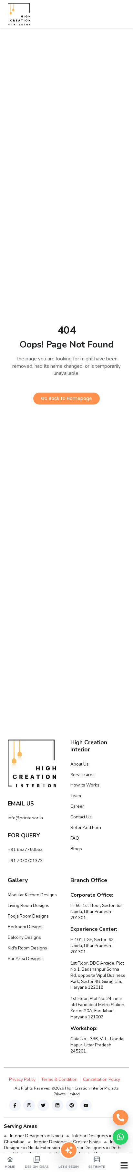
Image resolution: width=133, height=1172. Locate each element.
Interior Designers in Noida (36, 1136)
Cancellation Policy (101, 1079)
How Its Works (84, 785)
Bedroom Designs (26, 927)
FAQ (74, 838)
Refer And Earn (85, 827)
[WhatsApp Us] (120, 1137)
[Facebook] (15, 1105)
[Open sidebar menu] (124, 1164)
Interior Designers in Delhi (95, 1148)
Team (75, 796)
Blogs (76, 849)
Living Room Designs (28, 905)
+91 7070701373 (25, 861)
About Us (79, 764)
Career (77, 806)
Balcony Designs (24, 937)
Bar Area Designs (25, 959)
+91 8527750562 (25, 850)
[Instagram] (29, 1105)
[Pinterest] (71, 1105)
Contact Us (81, 817)
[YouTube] (86, 1105)
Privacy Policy (22, 1079)
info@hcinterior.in (25, 818)
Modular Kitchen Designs (32, 895)
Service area (82, 775)
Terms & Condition (59, 1079)
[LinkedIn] (57, 1105)
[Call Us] (120, 1117)
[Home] (19, 14)
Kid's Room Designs (27, 948)
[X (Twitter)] (43, 1105)
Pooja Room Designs (28, 916)
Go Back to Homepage (66, 398)
